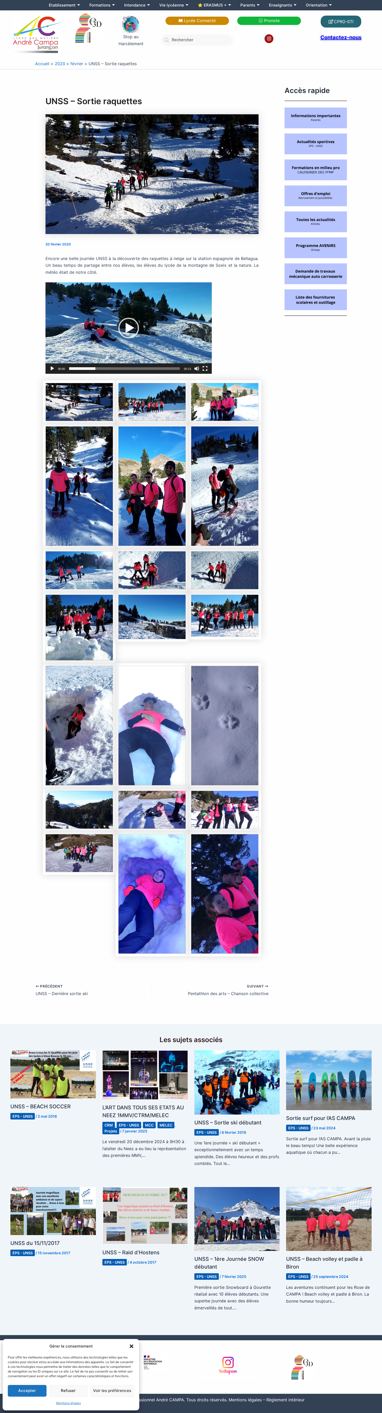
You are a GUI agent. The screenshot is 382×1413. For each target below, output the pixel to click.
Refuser (68, 1390)
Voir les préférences (112, 1390)
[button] (131, 1346)
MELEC (166, 1125)
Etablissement (62, 5)
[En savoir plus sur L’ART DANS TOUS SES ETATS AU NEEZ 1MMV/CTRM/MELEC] (145, 1074)
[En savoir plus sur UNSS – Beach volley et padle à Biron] (329, 1218)
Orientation (316, 5)
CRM (108, 1125)
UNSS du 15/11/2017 (35, 1243)
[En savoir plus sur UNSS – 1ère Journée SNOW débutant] (237, 1218)
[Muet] (196, 368)
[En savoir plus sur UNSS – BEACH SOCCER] (53, 1074)
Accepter (27, 1390)
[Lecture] (52, 368)
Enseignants (280, 5)
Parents (247, 5)
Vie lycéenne (171, 5)
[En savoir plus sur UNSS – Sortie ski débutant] (237, 1082)
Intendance (135, 5)
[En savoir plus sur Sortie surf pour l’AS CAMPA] (329, 1079)
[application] (128, 328)
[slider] (124, 368)
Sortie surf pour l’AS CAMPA (320, 1118)
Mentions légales (68, 1403)
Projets (110, 1131)
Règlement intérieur (285, 1399)
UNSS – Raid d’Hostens (131, 1252)
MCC (149, 1125)
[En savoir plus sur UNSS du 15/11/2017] (53, 1210)
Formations (99, 5)
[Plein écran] (205, 368)
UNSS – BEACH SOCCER (40, 1106)
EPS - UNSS (22, 1116)
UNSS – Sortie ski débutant (227, 1122)
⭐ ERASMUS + (212, 5)
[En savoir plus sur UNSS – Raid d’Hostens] (145, 1215)
